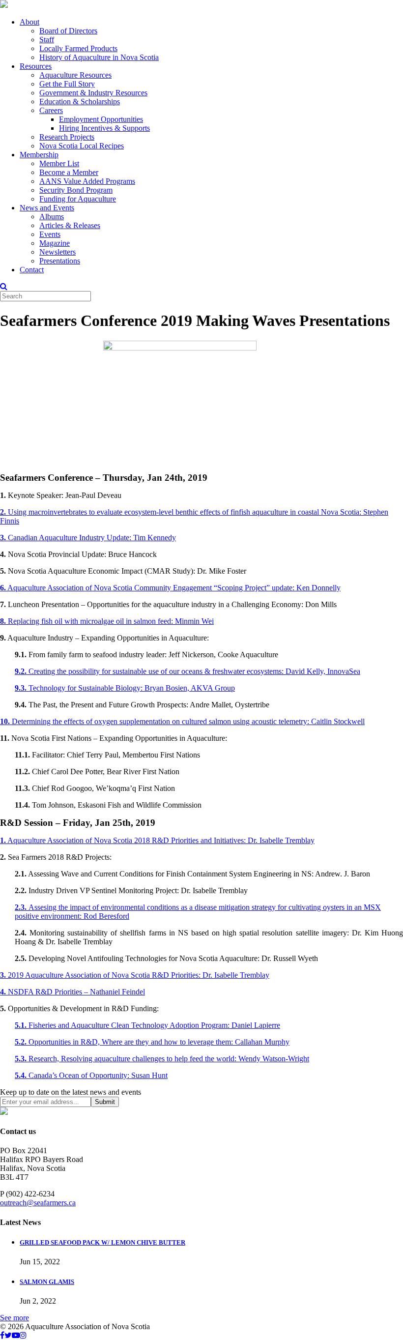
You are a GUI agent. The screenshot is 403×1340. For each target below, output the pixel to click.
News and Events (47, 208)
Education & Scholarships (79, 101)
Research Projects (66, 137)
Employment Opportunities (101, 119)
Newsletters (57, 252)
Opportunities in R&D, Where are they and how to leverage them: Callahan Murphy (152, 1042)
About (29, 22)
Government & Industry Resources (93, 92)
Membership (39, 154)
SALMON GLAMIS (47, 1281)
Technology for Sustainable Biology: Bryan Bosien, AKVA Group (125, 688)
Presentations (59, 261)
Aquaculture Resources (75, 75)
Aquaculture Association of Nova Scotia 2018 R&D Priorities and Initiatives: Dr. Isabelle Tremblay (157, 840)
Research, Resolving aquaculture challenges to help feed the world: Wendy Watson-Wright (162, 1058)
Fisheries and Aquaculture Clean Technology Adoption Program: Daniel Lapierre (147, 1025)
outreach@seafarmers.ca (38, 1202)
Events (49, 234)
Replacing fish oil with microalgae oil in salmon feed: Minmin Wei (107, 621)
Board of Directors (68, 31)
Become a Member (68, 172)
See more (14, 1317)
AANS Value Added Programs (87, 181)
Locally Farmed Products (78, 48)
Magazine (54, 243)
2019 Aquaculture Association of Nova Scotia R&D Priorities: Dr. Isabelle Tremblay (134, 975)
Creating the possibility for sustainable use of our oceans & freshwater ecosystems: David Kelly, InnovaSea (187, 671)
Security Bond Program (76, 190)
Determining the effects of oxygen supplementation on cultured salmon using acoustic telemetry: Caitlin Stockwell (182, 721)
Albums (51, 216)
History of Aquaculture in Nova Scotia (99, 57)
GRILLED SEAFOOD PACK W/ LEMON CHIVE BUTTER (102, 1242)
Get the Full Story (67, 84)
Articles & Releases (69, 225)
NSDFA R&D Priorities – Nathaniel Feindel (72, 992)
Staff (46, 39)
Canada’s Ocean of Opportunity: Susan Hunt (91, 1075)
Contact (32, 269)
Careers (51, 110)
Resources (36, 66)
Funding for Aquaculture (77, 199)
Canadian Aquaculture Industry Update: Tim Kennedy (88, 537)
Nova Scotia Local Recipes (81, 146)
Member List (59, 163)
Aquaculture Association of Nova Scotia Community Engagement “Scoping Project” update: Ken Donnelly (170, 587)
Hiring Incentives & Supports (104, 128)
